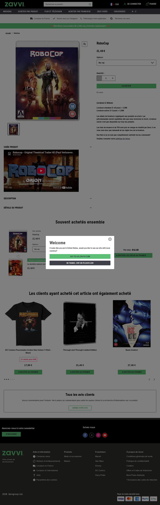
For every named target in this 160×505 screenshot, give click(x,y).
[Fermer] (110, 239)
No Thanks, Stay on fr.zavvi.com (80, 263)
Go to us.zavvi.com (80, 256)
